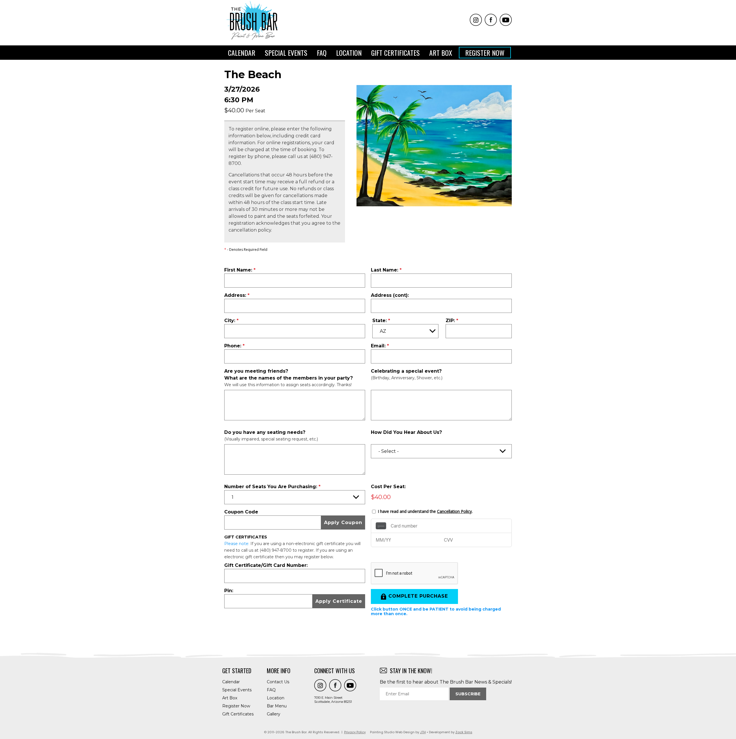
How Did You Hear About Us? (406, 432)
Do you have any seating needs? (264, 432)
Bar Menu (277, 706)
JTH (423, 732)
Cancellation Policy (454, 511)
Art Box (440, 52)
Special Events (286, 52)
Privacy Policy (355, 732)
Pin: (228, 590)
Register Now (485, 52)
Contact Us (278, 681)
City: (229, 320)
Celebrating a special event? (406, 371)
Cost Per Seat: (388, 486)
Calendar (241, 52)
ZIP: (450, 320)
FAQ (322, 52)
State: (379, 320)
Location (349, 52)
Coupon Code (241, 512)
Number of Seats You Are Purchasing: (270, 486)
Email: (378, 346)
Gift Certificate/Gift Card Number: (266, 565)
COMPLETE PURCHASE (418, 596)
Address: (235, 295)
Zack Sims (463, 732)
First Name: (238, 270)
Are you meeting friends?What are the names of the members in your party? (288, 374)
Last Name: (384, 270)
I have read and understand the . (425, 511)
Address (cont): (390, 295)
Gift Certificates (395, 52)
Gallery (273, 714)
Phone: (232, 346)
